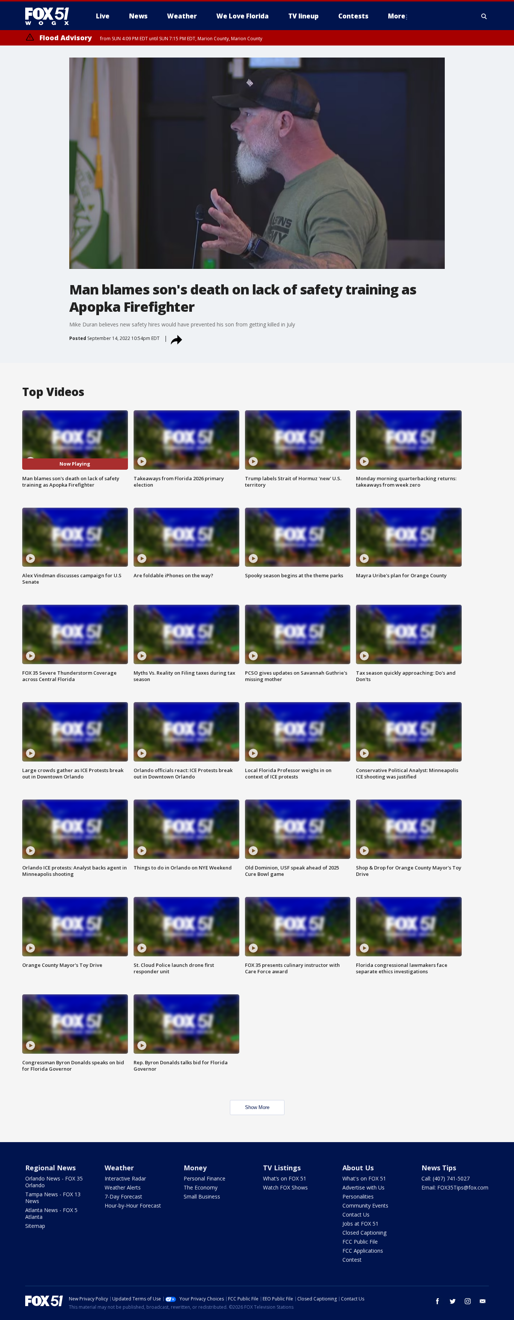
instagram (468, 1301)
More (396, 16)
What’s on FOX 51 (284, 1178)
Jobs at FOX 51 (360, 1223)
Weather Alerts (123, 1187)
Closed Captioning (364, 1232)
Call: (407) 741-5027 (445, 1178)
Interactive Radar (125, 1178)
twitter (453, 1301)
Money (195, 1167)
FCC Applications (362, 1250)
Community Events (365, 1205)
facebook (438, 1301)
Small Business (202, 1196)
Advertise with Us (363, 1187)
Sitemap (35, 1225)
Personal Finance (204, 1178)
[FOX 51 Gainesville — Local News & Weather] (50, 16)
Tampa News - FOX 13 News (53, 1198)
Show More (257, 1107)
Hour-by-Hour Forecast (133, 1205)
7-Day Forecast (123, 1196)
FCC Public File (360, 1241)
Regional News (50, 1167)
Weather (119, 1167)
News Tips (438, 1167)
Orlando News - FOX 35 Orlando (54, 1182)
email (483, 1301)
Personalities (358, 1196)
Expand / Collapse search (484, 16)
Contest (352, 1259)
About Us (358, 1167)
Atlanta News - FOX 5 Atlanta (51, 1213)
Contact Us (356, 1214)
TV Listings (282, 1167)
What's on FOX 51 (364, 1178)
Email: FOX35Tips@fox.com (454, 1187)
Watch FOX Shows (285, 1187)
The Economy (200, 1187)
